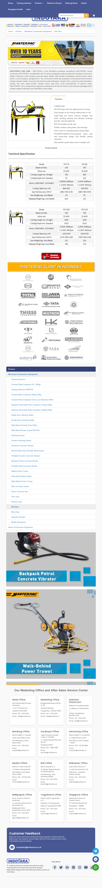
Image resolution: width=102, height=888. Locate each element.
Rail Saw (57, 31)
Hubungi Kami (71, 3)
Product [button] (38, 3)
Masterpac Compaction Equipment (38, 31)
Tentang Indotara (24, 3)
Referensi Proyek (54, 3)
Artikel (84, 3)
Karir (28, 9)
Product (19, 31)
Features (58, 99)
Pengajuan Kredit (15, 9)
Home (10, 3)
